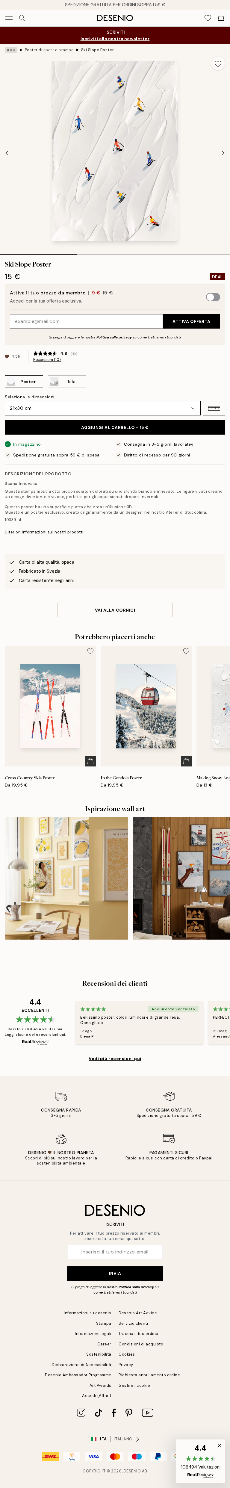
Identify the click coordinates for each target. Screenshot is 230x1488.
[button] (214, 408)
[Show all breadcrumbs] (11, 50)
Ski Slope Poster (97, 49)
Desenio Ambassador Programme (78, 1374)
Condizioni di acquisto (141, 1344)
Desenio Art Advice (138, 1312)
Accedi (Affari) (96, 1395)
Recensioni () (47, 359)
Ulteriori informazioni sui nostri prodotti (44, 532)
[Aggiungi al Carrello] (90, 761)
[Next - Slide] (223, 153)
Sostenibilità (98, 1354)
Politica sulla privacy (114, 337)
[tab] (38, 252)
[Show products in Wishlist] (207, 18)
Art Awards (100, 1385)
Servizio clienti (133, 1323)
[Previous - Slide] (7, 153)
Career (104, 1344)
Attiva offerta (191, 321)
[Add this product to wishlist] (218, 63)
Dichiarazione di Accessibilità (81, 1364)
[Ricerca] (22, 18)
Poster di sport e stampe (49, 49)
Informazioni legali (93, 1333)
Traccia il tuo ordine (138, 1333)
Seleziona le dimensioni (30, 397)
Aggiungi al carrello (115, 427)
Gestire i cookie (134, 1385)
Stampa (103, 1323)
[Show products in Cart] (221, 18)
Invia (115, 1273)
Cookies (127, 1354)
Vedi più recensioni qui (115, 1058)
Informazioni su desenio (87, 1312)
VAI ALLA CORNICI (115, 610)
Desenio (132, 1471)
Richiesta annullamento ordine (149, 1374)
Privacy (126, 1364)
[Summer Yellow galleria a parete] (66, 878)
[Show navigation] (9, 18)
